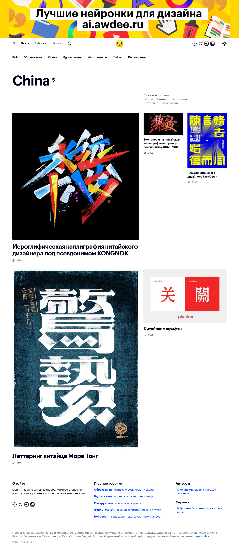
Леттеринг (151, 103)
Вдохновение (72, 57)
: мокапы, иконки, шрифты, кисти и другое (127, 510)
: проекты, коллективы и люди (123, 496)
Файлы (117, 57)
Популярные (137, 57)
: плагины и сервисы (118, 503)
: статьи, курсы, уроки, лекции (124, 489)
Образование (33, 57)
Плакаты (161, 99)
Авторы (57, 43)
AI (13, 43)
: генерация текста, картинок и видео (127, 516)
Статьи (52, 57)
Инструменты (97, 57)
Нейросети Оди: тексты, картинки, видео (199, 510)
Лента (25, 43)
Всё (15, 57)
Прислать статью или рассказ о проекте (196, 491)
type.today (201, 536)
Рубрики (40, 43)
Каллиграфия (169, 103)
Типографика (179, 99)
